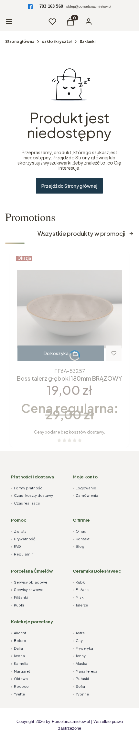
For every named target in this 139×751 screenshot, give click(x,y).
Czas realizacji (25, 503)
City (78, 640)
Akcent (18, 633)
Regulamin (22, 554)
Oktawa (19, 678)
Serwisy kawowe (27, 589)
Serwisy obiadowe (29, 582)
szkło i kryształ (57, 41)
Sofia (79, 686)
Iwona (18, 656)
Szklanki (87, 41)
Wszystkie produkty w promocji (81, 233)
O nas (79, 531)
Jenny (79, 656)
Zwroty (19, 531)
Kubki (17, 605)
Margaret (20, 671)
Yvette (18, 694)
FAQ (16, 546)
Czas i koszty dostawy (32, 495)
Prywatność (23, 539)
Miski (78, 597)
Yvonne (81, 694)
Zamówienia (85, 495)
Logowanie (84, 488)
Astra (79, 633)
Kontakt (81, 539)
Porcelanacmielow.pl (71, 721)
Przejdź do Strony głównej (69, 186)
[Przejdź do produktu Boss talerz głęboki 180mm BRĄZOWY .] (69, 309)
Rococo (20, 686)
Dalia (17, 648)
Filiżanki (19, 597)
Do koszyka (56, 353)
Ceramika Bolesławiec (97, 571)
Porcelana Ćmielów (32, 571)
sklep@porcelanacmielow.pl (88, 6)
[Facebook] (30, 6)
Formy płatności (27, 488)
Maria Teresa (85, 671)
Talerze (80, 605)
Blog (78, 546)
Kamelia (19, 663)
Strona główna (19, 41)
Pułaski (81, 678)
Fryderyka (83, 648)
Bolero (18, 640)
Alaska (80, 663)
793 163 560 (51, 6)
